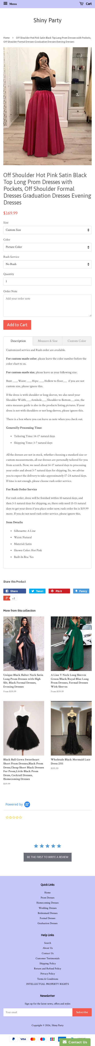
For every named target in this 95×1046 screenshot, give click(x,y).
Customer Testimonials (47, 958)
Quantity (8, 274)
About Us (48, 948)
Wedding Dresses (48, 908)
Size (5, 223)
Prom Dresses (47, 897)
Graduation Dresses (47, 923)
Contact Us (47, 953)
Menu (13, 4)
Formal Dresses (47, 918)
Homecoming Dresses (47, 902)
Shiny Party (48, 20)
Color (6, 240)
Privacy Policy (47, 973)
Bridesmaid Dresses (47, 913)
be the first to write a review (47, 857)
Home (6, 37)
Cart (88, 4)
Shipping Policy (48, 963)
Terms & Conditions (47, 979)
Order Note (10, 291)
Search (47, 943)
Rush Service (11, 257)
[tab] (18, 340)
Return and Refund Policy (47, 968)
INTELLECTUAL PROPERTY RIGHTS (47, 984)
